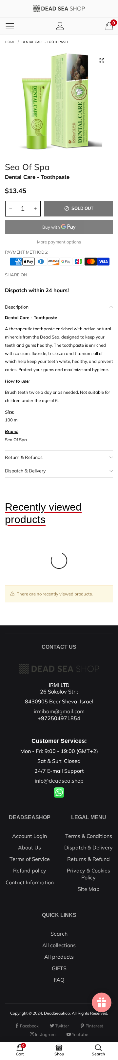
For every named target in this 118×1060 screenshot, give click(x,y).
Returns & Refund (88, 859)
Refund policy (29, 870)
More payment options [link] (59, 241)
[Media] (101, 60)
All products (59, 956)
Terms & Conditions (88, 836)
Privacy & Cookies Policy (88, 873)
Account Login (29, 836)
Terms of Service (30, 859)
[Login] (60, 26)
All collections (59, 945)
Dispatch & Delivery (25, 471)
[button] (10, 208)
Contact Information (30, 882)
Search (59, 933)
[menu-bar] (10, 26)
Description (17, 307)
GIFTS (59, 968)
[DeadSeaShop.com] (59, 8)
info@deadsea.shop (59, 780)
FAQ (59, 979)
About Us (29, 847)
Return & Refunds (24, 457)
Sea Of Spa (27, 166)
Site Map (89, 889)
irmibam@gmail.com (59, 711)
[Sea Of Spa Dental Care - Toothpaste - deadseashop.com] (59, 103)
